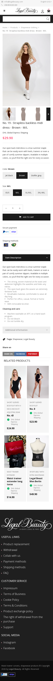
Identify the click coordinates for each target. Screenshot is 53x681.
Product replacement (16, 544)
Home (5, 27)
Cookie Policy (11, 600)
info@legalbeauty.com (13, 1)
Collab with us (11, 556)
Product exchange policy (18, 611)
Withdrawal (10, 550)
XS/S (7, 191)
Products (14, 27)
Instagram (9, 642)
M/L (17, 191)
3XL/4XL (41, 191)
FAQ (5, 573)
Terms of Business (14, 594)
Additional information (16, 330)
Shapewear (18, 339)
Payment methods (14, 561)
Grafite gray (36, 174)
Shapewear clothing (29, 27)
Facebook (9, 648)
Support (8, 627)
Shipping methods (14, 567)
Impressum (10, 588)
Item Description (13, 257)
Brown (22, 174)
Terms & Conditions (15, 605)
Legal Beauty (29, 339)
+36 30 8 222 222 (10, 5)
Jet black (9, 174)
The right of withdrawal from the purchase (23, 619)
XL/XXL (28, 191)
